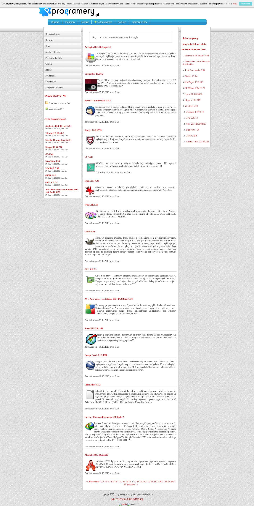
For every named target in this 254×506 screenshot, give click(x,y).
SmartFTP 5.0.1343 (94, 328)
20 (143, 481)
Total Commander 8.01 (195, 70)
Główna (55, 22)
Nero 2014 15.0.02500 (196, 124)
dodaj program (104, 22)
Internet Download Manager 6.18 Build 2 (104, 417)
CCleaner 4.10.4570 (195, 112)
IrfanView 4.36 (52, 161)
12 (121, 481)
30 (171, 481)
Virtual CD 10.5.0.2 (54, 133)
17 (135, 481)
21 (146, 481)
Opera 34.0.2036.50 (193, 94)
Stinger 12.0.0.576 (53, 147)
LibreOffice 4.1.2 (92, 384)
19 (141, 481)
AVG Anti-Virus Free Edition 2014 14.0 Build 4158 (109, 299)
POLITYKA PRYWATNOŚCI (129, 499)
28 (166, 481)
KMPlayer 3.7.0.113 (194, 82)
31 (174, 481)
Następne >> (132, 484)
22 (149, 481)
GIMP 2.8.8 (191, 135)
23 (152, 481)
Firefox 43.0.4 (191, 76)
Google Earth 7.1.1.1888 (96, 355)
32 (125, 484)
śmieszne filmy (139, 22)
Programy (70, 22)
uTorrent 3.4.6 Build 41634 (197, 55)
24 (155, 481)
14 (127, 481)
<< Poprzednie (92, 481)
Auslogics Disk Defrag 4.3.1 (58, 126)
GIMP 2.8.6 (50, 175)
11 (118, 481)
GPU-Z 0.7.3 (51, 182)
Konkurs (122, 22)
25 (157, 481)
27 (163, 481)
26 (160, 481)
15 (129, 481)
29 (169, 481)
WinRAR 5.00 (52, 168)
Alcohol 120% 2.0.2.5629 (96, 455)
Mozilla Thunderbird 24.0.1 (58, 140)
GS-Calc (49, 154)
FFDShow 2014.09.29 (195, 88)
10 (116, 481)
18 (138, 481)
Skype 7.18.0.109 (192, 100)
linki (113, 499)
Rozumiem (245, 3)
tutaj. (235, 3)
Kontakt (85, 22)
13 (124, 481)
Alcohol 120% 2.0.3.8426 (197, 141)
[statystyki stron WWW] (123, 504)
